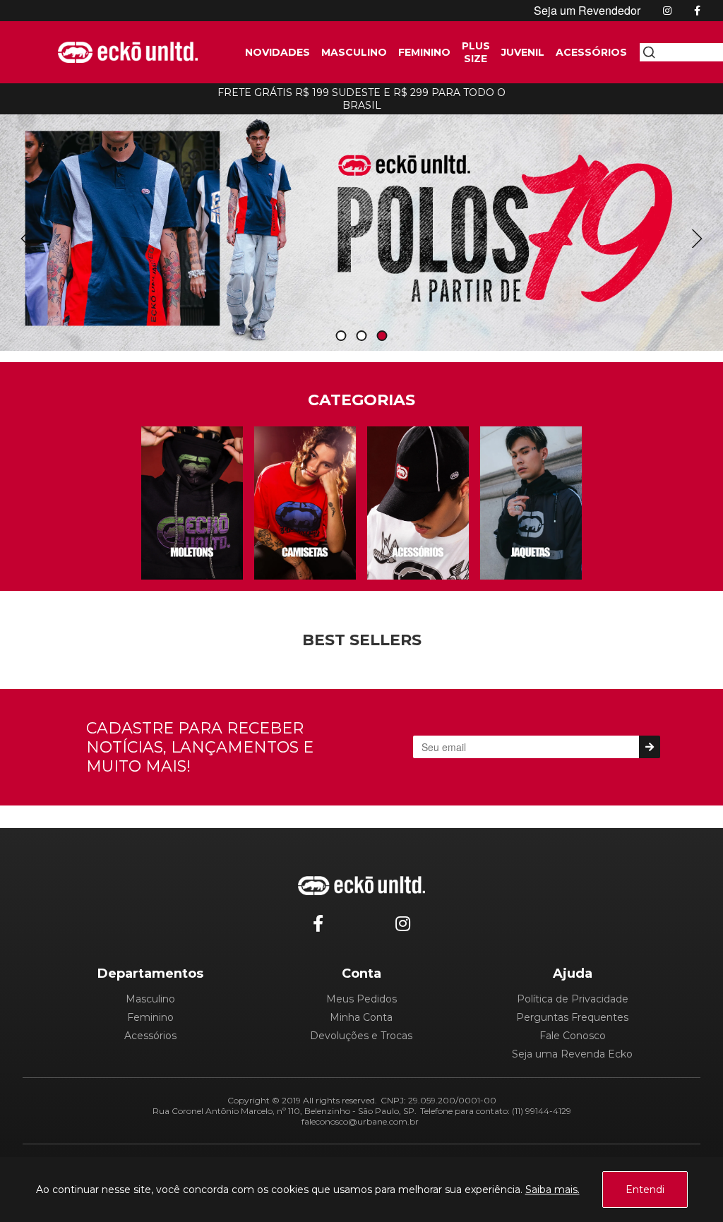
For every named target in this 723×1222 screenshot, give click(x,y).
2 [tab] (361, 336)
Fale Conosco (572, 1035)
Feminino (150, 1017)
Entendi (645, 1189)
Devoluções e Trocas (361, 1035)
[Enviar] (649, 747)
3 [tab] (382, 336)
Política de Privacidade (572, 999)
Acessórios (150, 1035)
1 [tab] (341, 336)
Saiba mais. (552, 1189)
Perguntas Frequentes (572, 1017)
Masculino (150, 999)
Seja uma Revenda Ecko (572, 1054)
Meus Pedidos (361, 999)
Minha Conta (361, 1017)
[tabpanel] (361, 228)
